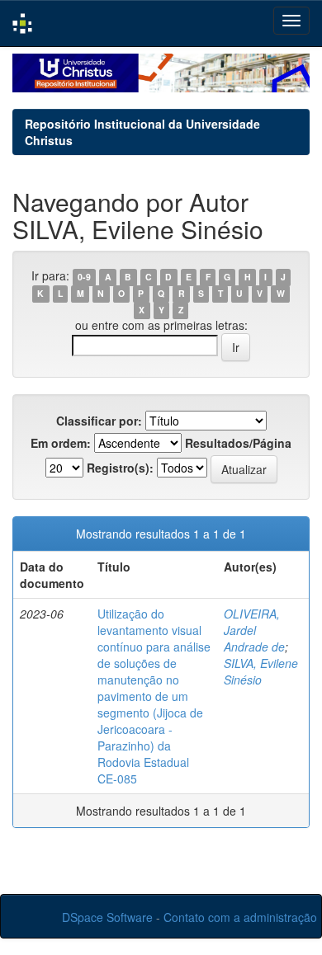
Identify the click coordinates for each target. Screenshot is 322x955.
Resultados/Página (238, 443)
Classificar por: (99, 420)
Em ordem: (61, 443)
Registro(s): (120, 467)
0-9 (84, 277)
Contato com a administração (240, 917)
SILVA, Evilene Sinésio (261, 671)
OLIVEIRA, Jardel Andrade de (254, 630)
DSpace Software (107, 917)
